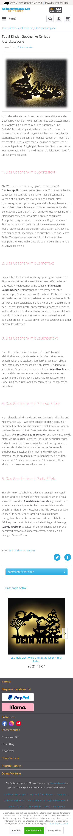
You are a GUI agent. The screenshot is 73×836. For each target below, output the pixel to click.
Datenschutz (34, 806)
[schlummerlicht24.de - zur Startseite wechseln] (16, 10)
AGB (47, 806)
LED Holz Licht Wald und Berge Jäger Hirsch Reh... (36, 659)
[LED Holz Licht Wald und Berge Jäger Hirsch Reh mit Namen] (36, 625)
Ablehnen (16, 830)
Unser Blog (8, 744)
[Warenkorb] (67, 18)
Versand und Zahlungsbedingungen (47, 800)
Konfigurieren (54, 830)
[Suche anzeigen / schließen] (50, 18)
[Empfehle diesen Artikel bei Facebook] (67, 557)
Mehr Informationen (59, 823)
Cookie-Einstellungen (15, 794)
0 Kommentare (25, 47)
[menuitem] (9, 18)
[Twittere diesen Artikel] (59, 557)
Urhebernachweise (14, 800)
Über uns (61, 794)
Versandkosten (57, 783)
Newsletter (8, 751)
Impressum (59, 806)
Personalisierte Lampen (22, 550)
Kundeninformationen (41, 794)
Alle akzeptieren (34, 830)
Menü (12, 19)
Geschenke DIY (10, 737)
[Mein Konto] (58, 18)
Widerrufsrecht (16, 806)
